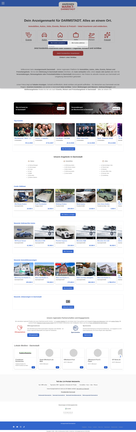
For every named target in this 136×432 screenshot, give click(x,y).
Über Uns (100, 427)
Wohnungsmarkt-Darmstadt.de (90, 395)
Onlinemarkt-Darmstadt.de (44, 395)
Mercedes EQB (81, 240)
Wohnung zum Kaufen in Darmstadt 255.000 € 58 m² (23, 278)
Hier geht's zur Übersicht (83, 388)
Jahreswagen (32, 167)
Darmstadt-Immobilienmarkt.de (73, 395)
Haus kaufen (69, 173)
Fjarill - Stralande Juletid (105, 138)
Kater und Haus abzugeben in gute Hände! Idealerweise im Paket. (85, 278)
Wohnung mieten (70, 165)
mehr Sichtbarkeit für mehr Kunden (98, 323)
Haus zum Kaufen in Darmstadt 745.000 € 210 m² (44, 278)
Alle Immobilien (68, 288)
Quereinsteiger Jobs (107, 165)
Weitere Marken (33, 177)
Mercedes (31, 175)
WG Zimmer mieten (70, 167)
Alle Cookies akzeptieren (58, 43)
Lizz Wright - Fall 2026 (63, 138)
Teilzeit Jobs (105, 167)
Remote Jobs (105, 173)
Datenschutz (114, 427)
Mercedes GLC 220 (103, 240)
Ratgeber (84, 427)
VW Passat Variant (20, 240)
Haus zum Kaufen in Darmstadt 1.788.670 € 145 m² (105, 278)
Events (60, 108)
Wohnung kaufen (70, 171)
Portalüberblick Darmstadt (68, 392)
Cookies (121, 427)
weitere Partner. (115, 321)
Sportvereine (87, 335)
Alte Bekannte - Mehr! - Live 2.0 (23, 138)
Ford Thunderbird (40, 204)
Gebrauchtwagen (33, 165)
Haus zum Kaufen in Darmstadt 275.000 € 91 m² (64, 278)
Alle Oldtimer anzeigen (68, 214)
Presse (90, 427)
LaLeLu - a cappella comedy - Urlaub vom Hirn (43, 138)
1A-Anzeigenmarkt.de (68, 412)
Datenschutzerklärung (82, 46)
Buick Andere (81, 204)
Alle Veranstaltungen (68, 149)
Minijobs (104, 169)
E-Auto (31, 169)
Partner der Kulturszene (99, 321)
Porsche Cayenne (61, 240)
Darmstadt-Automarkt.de (59, 395)
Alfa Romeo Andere (21, 204)
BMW (30, 173)
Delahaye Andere (61, 204)
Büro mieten (69, 169)
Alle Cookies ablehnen (78, 43)
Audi (30, 171)
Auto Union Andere (103, 204)
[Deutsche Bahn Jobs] (68, 301)
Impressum (107, 427)
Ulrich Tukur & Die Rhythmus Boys (82, 138)
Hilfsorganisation (33, 335)
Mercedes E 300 (40, 240)
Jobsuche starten (68, 307)
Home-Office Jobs (106, 171)
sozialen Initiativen (61, 321)
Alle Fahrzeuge (68, 251)
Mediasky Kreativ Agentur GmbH (45, 323)
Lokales (95, 427)
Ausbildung (105, 175)
